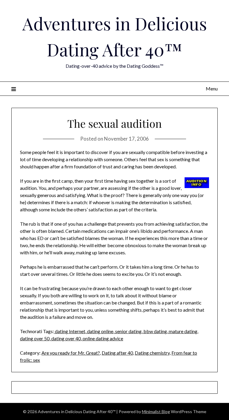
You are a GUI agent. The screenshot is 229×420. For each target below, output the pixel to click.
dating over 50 (34, 338)
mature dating (182, 331)
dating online (99, 331)
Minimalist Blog (156, 411)
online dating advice (102, 338)
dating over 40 (65, 338)
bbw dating (155, 331)
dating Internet (69, 331)
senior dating (128, 331)
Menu (211, 88)
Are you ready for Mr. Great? (70, 353)
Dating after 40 (117, 353)
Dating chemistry (152, 353)
